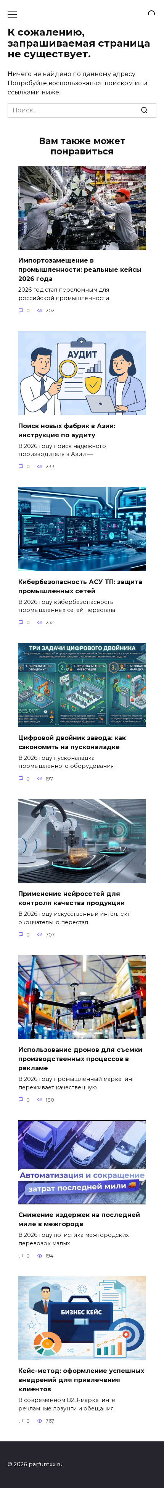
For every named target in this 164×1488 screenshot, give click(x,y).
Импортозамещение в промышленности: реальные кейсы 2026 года (79, 269)
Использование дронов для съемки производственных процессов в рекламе (80, 1059)
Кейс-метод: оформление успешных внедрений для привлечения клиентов (81, 1380)
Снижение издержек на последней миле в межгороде (79, 1219)
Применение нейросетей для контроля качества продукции (71, 898)
